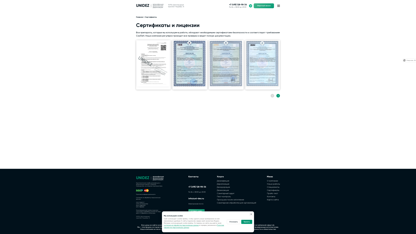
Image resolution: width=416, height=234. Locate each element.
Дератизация (223, 184)
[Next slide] (278, 96)
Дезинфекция (223, 181)
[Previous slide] (272, 96)
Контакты (271, 197)
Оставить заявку (196, 211)
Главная (139, 17)
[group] (153, 65)
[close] (414, 60)
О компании (272, 181)
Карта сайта (273, 200)
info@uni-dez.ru (196, 199)
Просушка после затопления (230, 200)
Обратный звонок (264, 5)
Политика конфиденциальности (145, 194)
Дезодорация (223, 187)
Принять (247, 222)
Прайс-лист (272, 193)
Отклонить (233, 222)
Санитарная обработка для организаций (236, 203)
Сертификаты (273, 190)
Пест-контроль (224, 197)
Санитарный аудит (225, 193)
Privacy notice (410, 60)
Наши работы (273, 184)
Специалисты (273, 187)
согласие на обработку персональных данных (181, 225)
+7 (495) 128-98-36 (238, 5)
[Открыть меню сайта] (278, 6)
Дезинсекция (223, 190)
